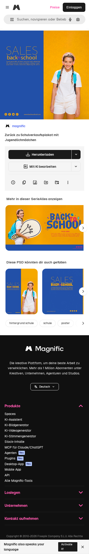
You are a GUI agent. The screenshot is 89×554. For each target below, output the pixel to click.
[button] (44, 386)
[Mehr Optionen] (67, 182)
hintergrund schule (21, 323)
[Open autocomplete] (10, 19)
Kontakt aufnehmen (21, 518)
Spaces (10, 414)
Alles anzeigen (51, 199)
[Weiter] (83, 228)
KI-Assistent (13, 419)
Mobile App (13, 469)
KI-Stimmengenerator (20, 436)
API (7, 475)
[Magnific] (44, 349)
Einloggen (74, 7)
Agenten (14, 453)
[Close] (82, 547)
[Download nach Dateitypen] (76, 154)
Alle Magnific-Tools (18, 481)
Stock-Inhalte (14, 442)
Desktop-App (18, 464)
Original (29, 39)
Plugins (14, 458)
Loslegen (12, 492)
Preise (55, 7)
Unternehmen (16, 505)
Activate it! (66, 547)
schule (47, 323)
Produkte (12, 405)
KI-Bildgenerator (17, 425)
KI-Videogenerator (18, 430)
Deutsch (44, 387)
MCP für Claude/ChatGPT (24, 447)
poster (65, 323)
